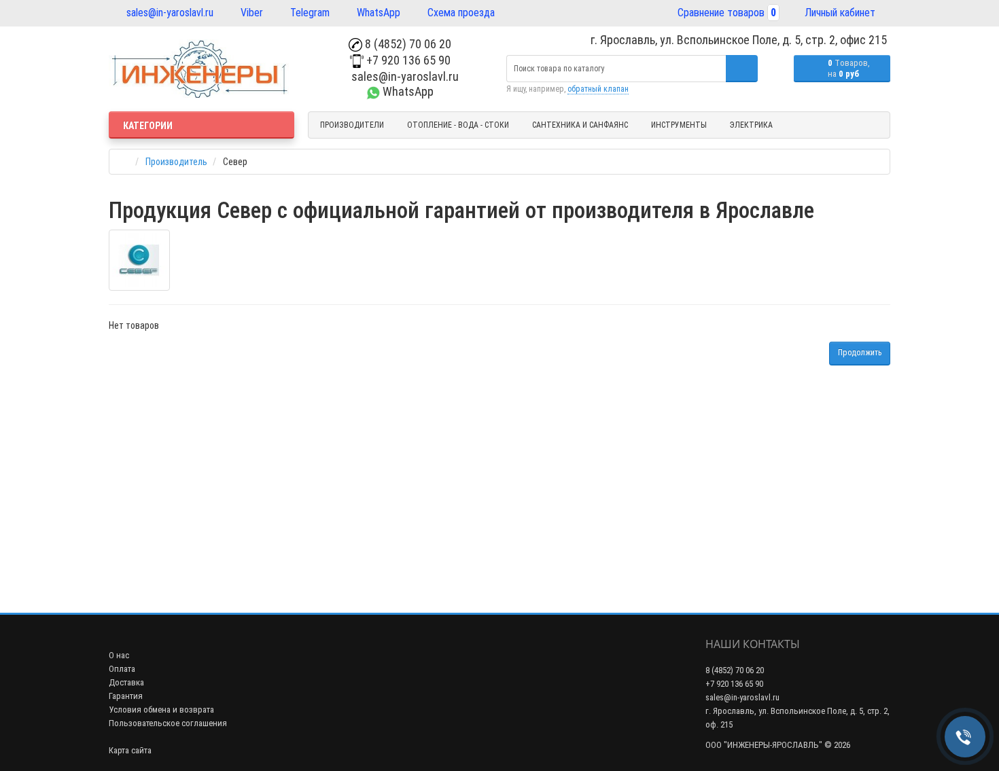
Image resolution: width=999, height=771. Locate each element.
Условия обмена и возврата (161, 709)
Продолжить (859, 352)
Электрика (751, 125)
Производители (352, 125)
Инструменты (679, 125)
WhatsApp (377, 12)
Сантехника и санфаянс (580, 125)
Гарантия (126, 696)
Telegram (308, 12)
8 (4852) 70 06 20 (406, 44)
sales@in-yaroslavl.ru (168, 12)
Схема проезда (460, 12)
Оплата (122, 669)
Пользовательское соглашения (168, 723)
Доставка (126, 682)
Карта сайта (130, 750)
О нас (119, 655)
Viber (250, 12)
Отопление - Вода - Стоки (458, 125)
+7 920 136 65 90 (407, 60)
